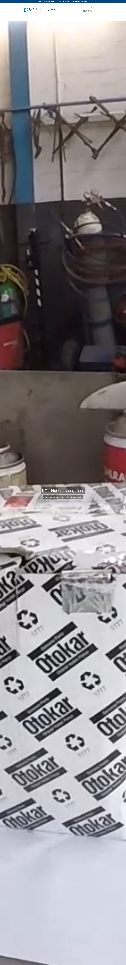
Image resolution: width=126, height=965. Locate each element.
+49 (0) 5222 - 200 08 (45, 1)
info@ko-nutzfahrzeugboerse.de (77, 1)
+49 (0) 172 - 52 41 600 (60, 1)
